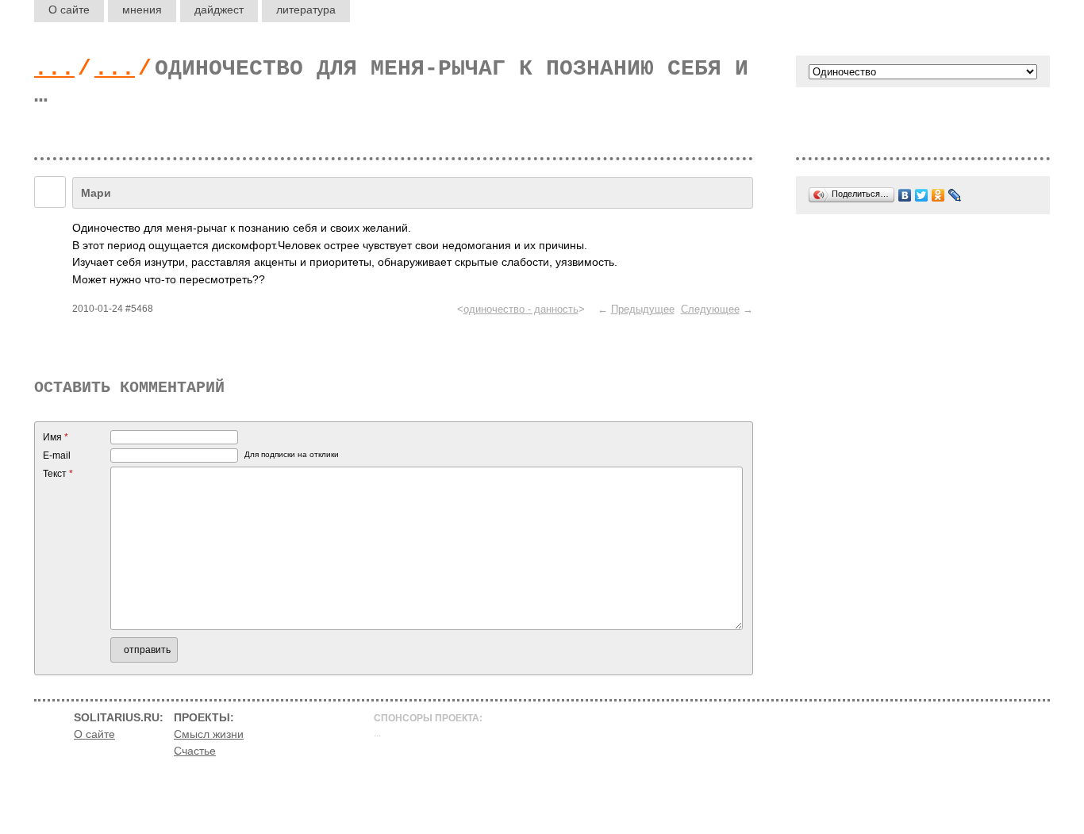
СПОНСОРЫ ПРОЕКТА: (428, 718)
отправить (147, 649)
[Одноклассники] (938, 195)
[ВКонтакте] (905, 195)
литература (306, 9)
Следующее (710, 309)
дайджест (219, 9)
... (54, 68)
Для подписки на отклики (291, 454)
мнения (142, 9)
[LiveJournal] (955, 195)
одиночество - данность (521, 309)
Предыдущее (643, 309)
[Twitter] (921, 195)
